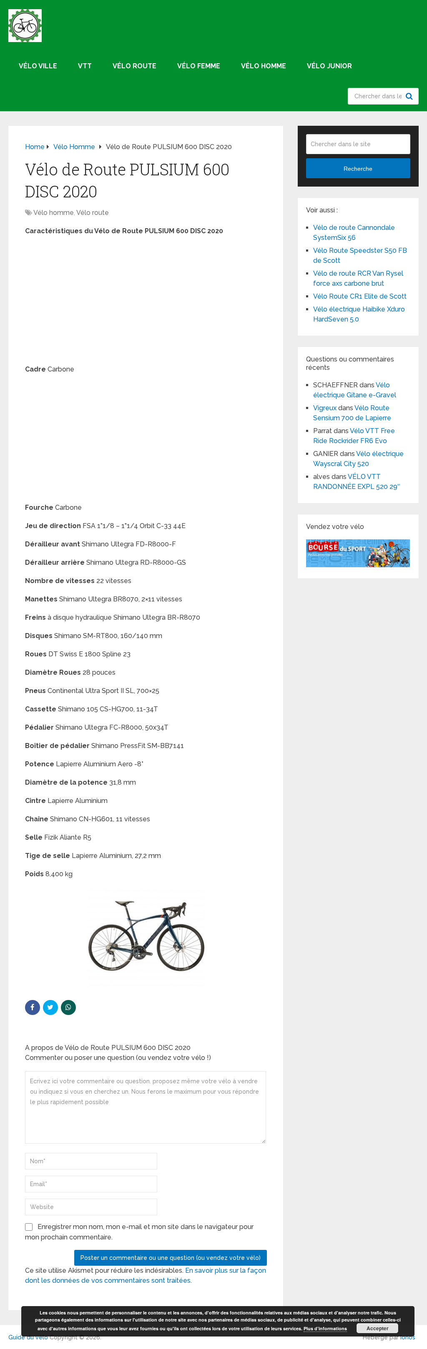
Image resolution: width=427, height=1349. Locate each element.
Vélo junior (329, 66)
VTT (85, 66)
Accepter (378, 1328)
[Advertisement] (146, 302)
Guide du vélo (28, 1337)
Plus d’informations (325, 1328)
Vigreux (325, 408)
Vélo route (134, 66)
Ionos (407, 1337)
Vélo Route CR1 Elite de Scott (360, 296)
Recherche (410, 96)
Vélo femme (198, 66)
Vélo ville (38, 66)
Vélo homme (263, 66)
